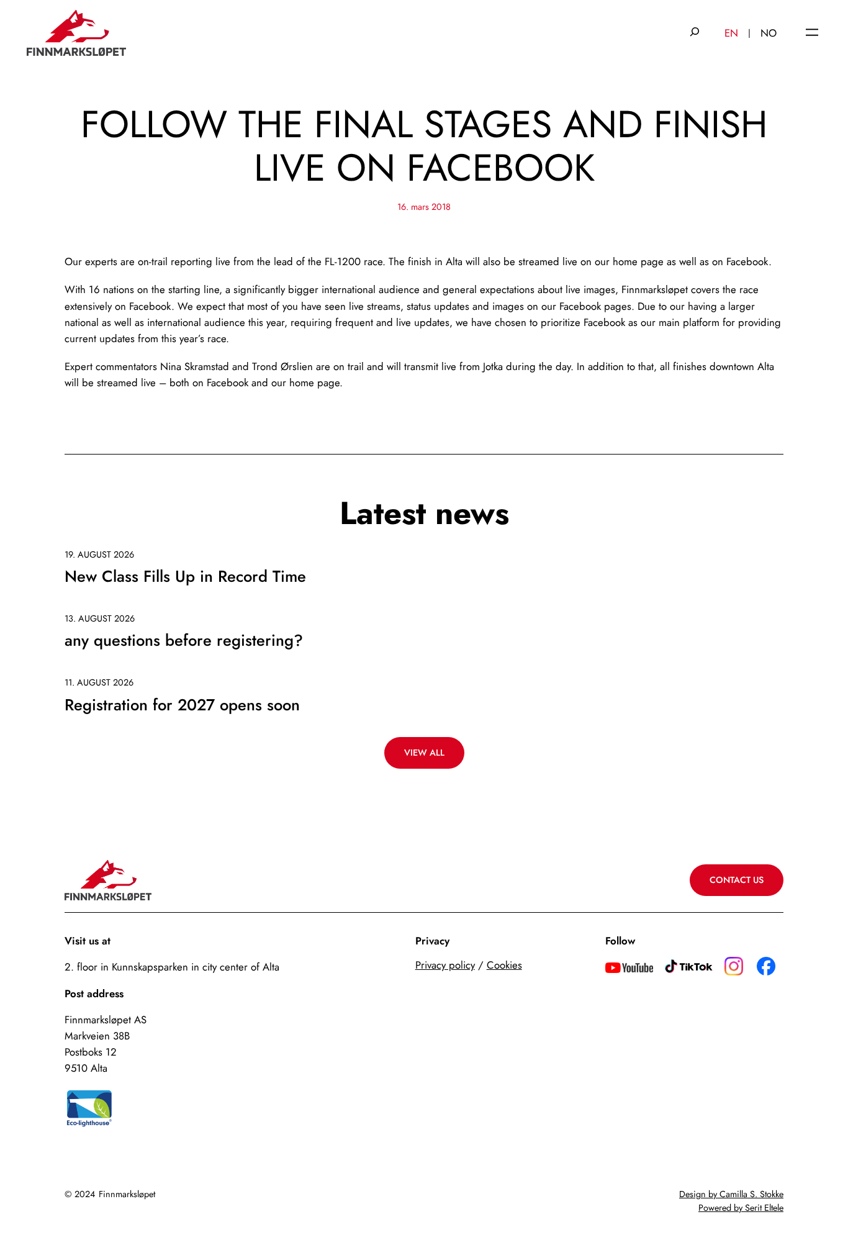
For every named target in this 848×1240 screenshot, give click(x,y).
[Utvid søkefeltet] (695, 33)
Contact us (737, 880)
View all (424, 752)
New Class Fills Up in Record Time (185, 577)
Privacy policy (445, 964)
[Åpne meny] (812, 33)
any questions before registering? (184, 641)
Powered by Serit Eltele (740, 1208)
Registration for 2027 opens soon (182, 705)
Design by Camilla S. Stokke (731, 1194)
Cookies (504, 964)
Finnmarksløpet (127, 1194)
